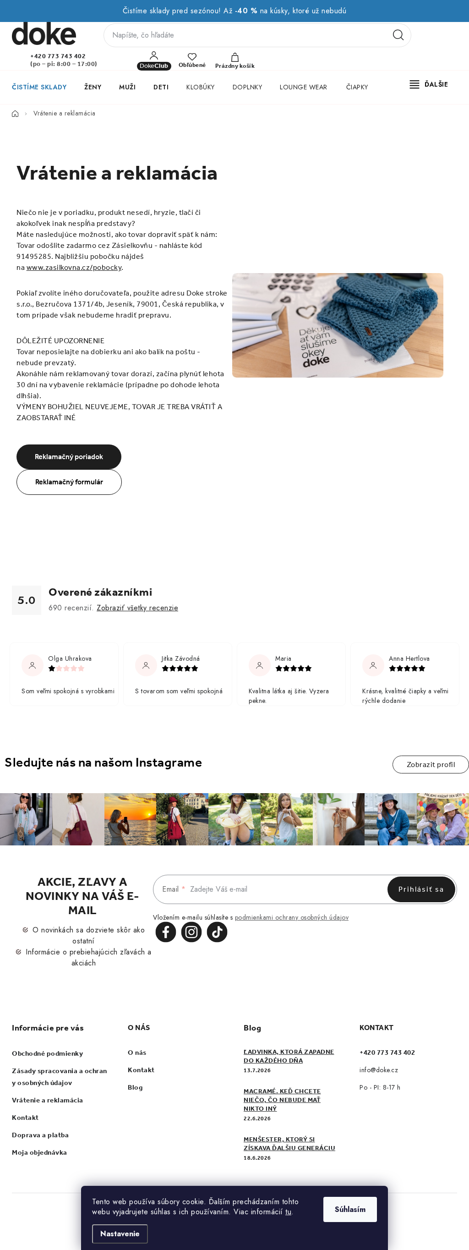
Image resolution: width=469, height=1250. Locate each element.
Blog (135, 1087)
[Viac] (429, 84)
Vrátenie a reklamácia (47, 1100)
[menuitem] (39, 87)
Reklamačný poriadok (69, 456)
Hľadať (398, 35)
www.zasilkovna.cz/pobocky (74, 267)
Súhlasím (350, 1209)
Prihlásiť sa (421, 889)
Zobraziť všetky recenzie (137, 608)
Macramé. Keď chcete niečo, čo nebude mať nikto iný (282, 1100)
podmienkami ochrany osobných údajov (292, 917)
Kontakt (25, 1117)
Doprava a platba (40, 1135)
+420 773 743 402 (58, 56)
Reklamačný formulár (69, 481)
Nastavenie (120, 1233)
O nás (137, 1052)
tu (288, 1211)
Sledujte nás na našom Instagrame (103, 762)
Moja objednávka (39, 1152)
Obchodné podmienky (47, 1053)
